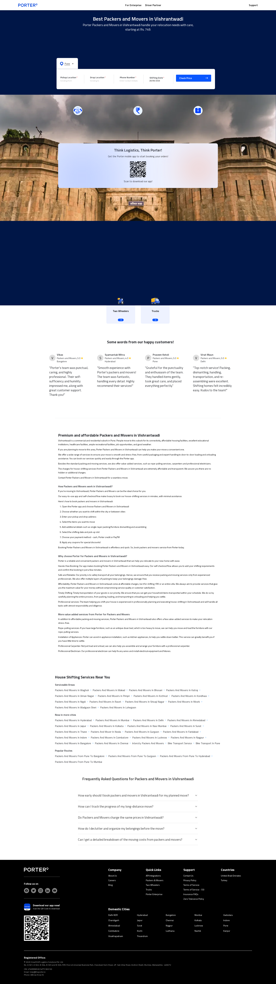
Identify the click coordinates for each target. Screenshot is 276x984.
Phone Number (127, 77)
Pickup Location (68, 77)
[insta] (40, 890)
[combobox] (69, 80)
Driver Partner (153, 5)
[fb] (26, 890)
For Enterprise (133, 5)
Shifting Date (156, 77)
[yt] (54, 890)
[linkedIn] (47, 890)
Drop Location (97, 77)
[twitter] (33, 890)
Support (253, 5)
